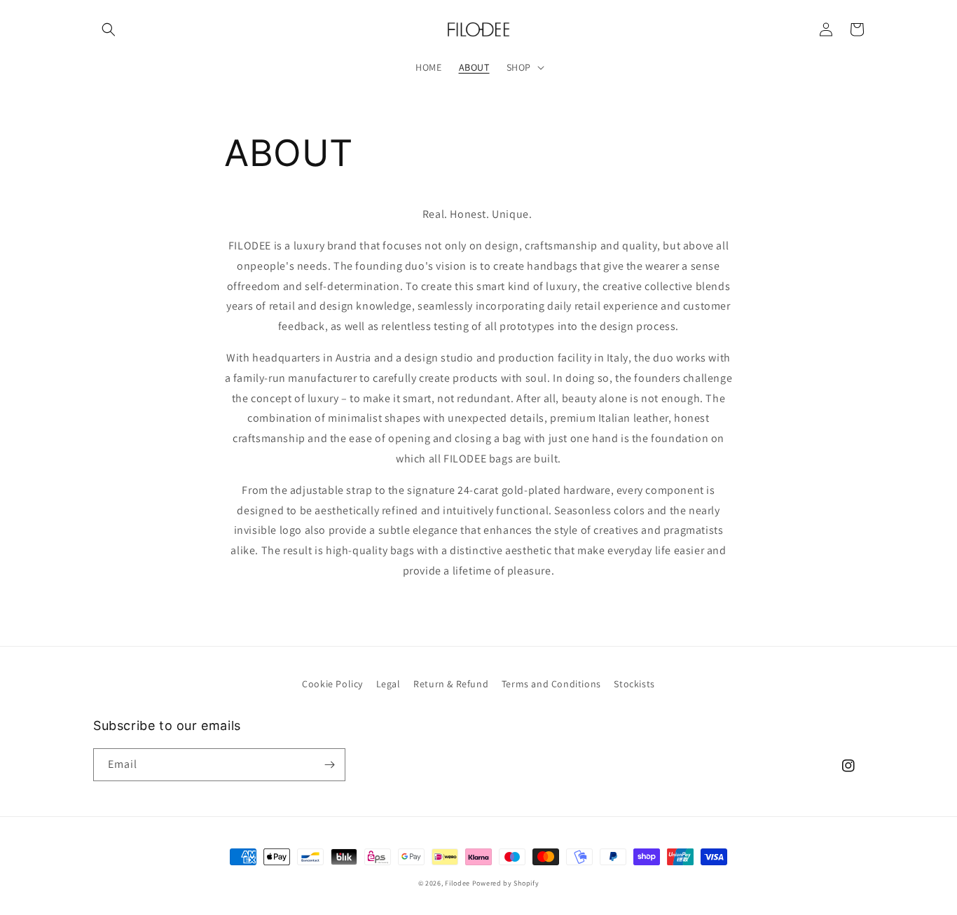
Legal (388, 683)
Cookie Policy (332, 683)
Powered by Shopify (505, 883)
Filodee (457, 883)
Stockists (634, 683)
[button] (108, 29)
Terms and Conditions (551, 683)
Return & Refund (450, 683)
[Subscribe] (329, 764)
